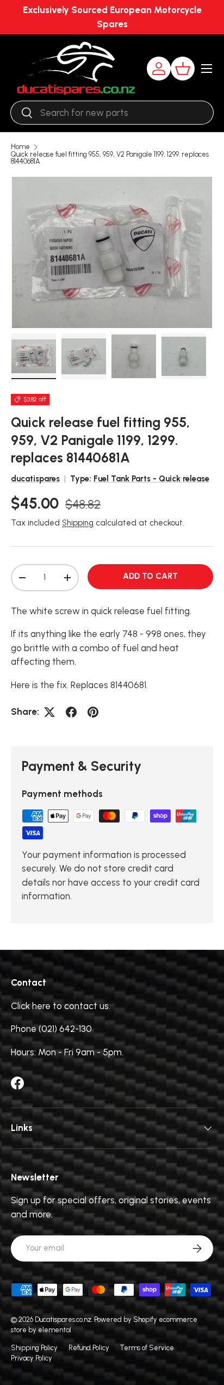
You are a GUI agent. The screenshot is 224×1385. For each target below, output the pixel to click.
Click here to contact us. (60, 1005)
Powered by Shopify (125, 1319)
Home (20, 147)
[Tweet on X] (49, 712)
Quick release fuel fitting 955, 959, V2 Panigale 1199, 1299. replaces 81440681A (110, 158)
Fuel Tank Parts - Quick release (151, 479)
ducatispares (35, 479)
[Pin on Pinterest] (93, 712)
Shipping (78, 523)
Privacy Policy (31, 1358)
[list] (112, 252)
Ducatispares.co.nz (63, 1319)
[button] (183, 69)
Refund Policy (89, 1348)
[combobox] (112, 112)
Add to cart (150, 576)
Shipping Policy (34, 1348)
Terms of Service (147, 1348)
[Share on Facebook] (71, 712)
